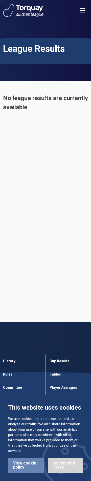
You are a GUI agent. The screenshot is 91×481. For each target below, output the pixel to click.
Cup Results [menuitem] (60, 361)
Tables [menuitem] (55, 374)
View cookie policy (24, 465)
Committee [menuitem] (12, 387)
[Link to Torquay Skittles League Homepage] (23, 10)
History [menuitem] (9, 361)
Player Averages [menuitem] (63, 387)
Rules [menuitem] (7, 374)
